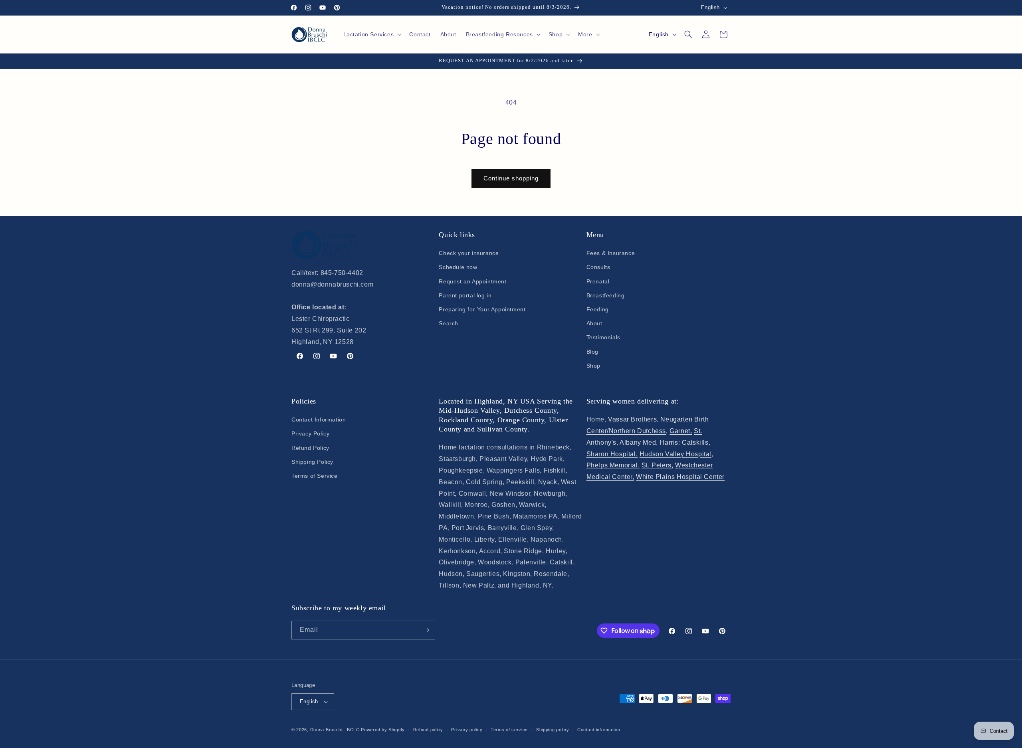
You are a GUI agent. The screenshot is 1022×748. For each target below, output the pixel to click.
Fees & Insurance (610, 253)
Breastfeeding (605, 295)
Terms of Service (314, 476)
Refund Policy (310, 448)
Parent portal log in (465, 295)
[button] (372, 34)
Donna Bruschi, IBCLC (335, 729)
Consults (598, 267)
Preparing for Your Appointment (482, 309)
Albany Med (638, 442)
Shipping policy (552, 729)
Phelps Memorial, (613, 465)
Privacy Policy (310, 433)
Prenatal (598, 281)
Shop (593, 365)
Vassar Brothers (632, 419)
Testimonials (603, 337)
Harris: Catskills (684, 442)
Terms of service (509, 729)
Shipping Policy (312, 462)
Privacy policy (466, 729)
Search (448, 323)
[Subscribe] (426, 630)
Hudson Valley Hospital (675, 454)
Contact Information (318, 419)
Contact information (598, 729)
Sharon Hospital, (612, 454)
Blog (592, 351)
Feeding (597, 309)
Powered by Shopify (383, 729)
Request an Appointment (472, 281)
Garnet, (680, 430)
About (594, 323)
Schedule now (458, 267)
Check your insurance (469, 253)
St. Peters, (657, 465)
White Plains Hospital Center (680, 476)
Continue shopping (511, 178)
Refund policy (428, 729)
